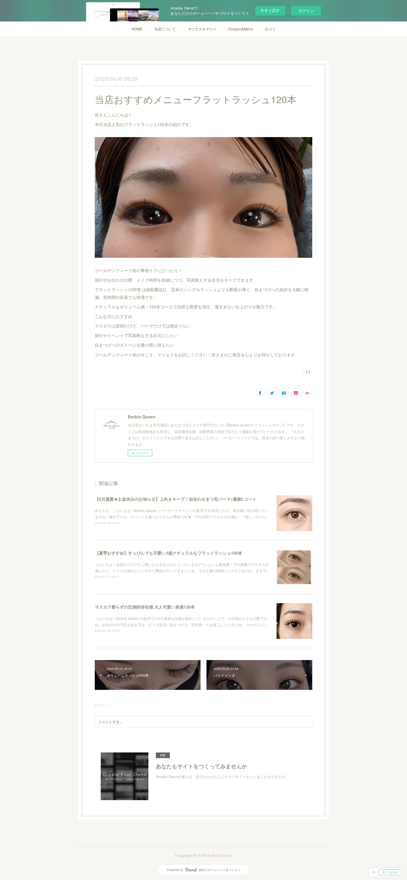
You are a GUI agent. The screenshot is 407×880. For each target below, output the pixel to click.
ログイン (306, 10)
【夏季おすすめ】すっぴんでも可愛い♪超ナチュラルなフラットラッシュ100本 (168, 553)
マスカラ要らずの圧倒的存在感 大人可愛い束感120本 (145, 607)
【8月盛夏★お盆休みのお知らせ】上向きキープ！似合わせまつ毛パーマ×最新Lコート (176, 499)
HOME (137, 28)
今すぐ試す (270, 10)
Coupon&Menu (240, 28)
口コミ (270, 28)
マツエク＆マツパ (202, 28)
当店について (165, 28)
